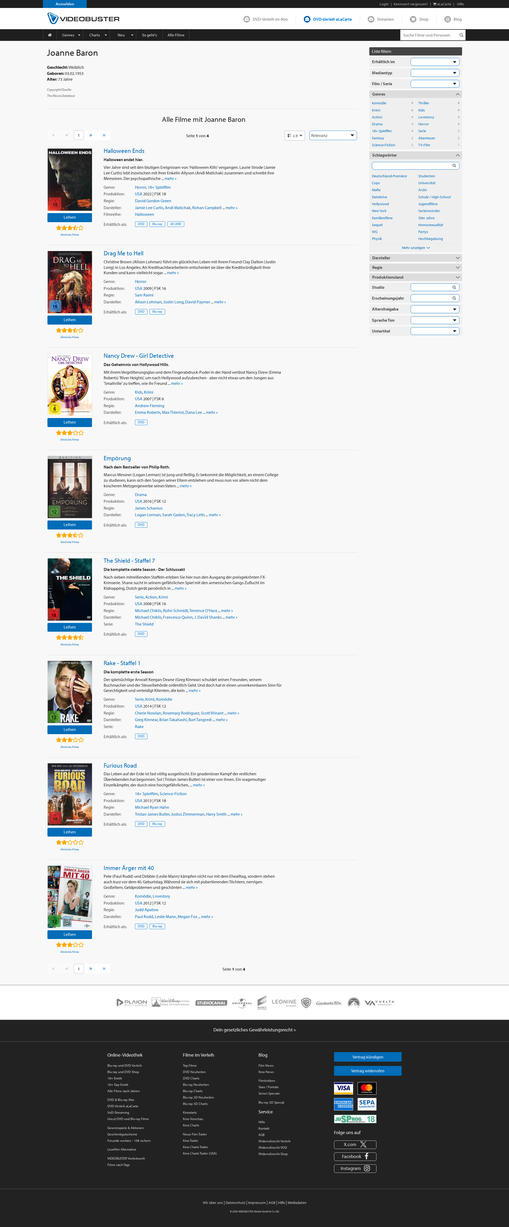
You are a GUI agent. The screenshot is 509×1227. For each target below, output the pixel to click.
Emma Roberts (147, 412)
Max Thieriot (173, 412)
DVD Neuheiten (194, 1072)
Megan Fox (187, 916)
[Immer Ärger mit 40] (69, 897)
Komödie (164, 699)
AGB (261, 1135)
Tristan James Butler (152, 814)
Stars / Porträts (268, 1087)
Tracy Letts (195, 514)
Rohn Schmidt (175, 610)
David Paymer (197, 301)
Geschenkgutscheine (122, 1134)
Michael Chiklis (148, 610)
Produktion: (114, 193)
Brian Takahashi (173, 719)
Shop (423, 19)
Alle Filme (176, 34)
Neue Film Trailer (195, 1134)
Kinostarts (190, 1112)
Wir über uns (213, 1202)
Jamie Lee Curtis (149, 207)
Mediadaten (297, 1202)
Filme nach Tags (118, 1165)
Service (265, 1112)
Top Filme (190, 1065)
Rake (139, 726)
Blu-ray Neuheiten (196, 1084)
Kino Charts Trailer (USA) (200, 1153)
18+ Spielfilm (159, 187)
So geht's (149, 34)
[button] (294, 136)
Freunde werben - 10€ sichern (129, 1140)
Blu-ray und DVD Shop (123, 1072)
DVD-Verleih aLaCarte (332, 19)
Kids (138, 392)
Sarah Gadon (173, 514)
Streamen (385, 19)
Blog (458, 19)
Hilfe (261, 1122)
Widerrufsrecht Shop (273, 1154)
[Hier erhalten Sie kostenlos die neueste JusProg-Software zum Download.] (355, 1118)
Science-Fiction (173, 793)
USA (138, 193)
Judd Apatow (147, 909)
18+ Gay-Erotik (117, 1084)
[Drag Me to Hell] (69, 282)
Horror (140, 187)
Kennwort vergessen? (411, 4)
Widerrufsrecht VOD (272, 1147)
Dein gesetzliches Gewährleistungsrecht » (254, 1030)
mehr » (171, 178)
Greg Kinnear (146, 719)
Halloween (144, 214)
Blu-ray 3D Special (271, 1102)
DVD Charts (191, 1078)
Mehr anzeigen (413, 247)
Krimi (148, 392)
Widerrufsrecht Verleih (274, 1141)
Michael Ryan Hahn (152, 807)
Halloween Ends (124, 150)
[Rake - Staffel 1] (69, 692)
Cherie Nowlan (148, 713)
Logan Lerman (148, 514)
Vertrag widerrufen (367, 1070)
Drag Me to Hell (123, 253)
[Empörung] (69, 487)
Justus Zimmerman (187, 814)
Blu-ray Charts (193, 1091)
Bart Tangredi (200, 719)
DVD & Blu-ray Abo (120, 1099)
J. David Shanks (208, 617)
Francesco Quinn (178, 617)
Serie (139, 597)
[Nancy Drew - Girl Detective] (69, 384)
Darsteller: (112, 207)
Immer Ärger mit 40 (129, 868)
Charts (94, 34)
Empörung (117, 458)
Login (384, 4)
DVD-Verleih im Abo (270, 19)
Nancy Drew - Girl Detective (139, 355)
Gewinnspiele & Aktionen (125, 1128)
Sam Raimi (144, 295)
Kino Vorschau (193, 1119)
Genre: (109, 187)
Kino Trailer (190, 1140)
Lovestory (161, 896)
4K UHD (175, 224)
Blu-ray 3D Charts (195, 1103)
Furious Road (120, 765)
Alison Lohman (148, 301)
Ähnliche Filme (69, 234)
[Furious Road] (69, 794)
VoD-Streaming (118, 1112)
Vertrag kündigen (368, 1057)
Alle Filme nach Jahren (123, 1091)
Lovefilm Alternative (121, 1149)
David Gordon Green (153, 200)
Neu (121, 34)
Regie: (109, 200)
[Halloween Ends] (69, 179)
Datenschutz (235, 1202)
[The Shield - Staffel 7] (69, 589)
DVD (141, 224)
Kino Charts (191, 1125)
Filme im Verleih (198, 1055)
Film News (266, 1065)
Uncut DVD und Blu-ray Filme (128, 1119)
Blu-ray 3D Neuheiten (198, 1097)
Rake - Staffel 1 (122, 663)
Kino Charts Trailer (195, 1147)
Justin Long (173, 301)
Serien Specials (269, 1093)
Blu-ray (157, 224)
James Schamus (149, 508)
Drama (141, 494)
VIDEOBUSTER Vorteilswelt (126, 1158)
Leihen (70, 217)
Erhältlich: (115, 224)
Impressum (257, 1202)
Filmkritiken (266, 1080)
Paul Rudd (144, 916)
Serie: (108, 624)
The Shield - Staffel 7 (129, 560)
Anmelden (65, 3)
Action (151, 597)
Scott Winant (212, 713)
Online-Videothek (124, 1055)
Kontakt (263, 1128)
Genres (68, 34)
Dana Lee (193, 412)
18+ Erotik (114, 1078)
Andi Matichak (178, 207)
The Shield (144, 624)
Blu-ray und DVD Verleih (124, 1065)
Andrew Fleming (149, 405)
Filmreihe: (112, 214)
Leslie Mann (165, 916)
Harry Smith (216, 814)
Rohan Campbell (207, 207)
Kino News (266, 1072)
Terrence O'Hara (203, 610)
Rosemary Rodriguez (181, 713)
